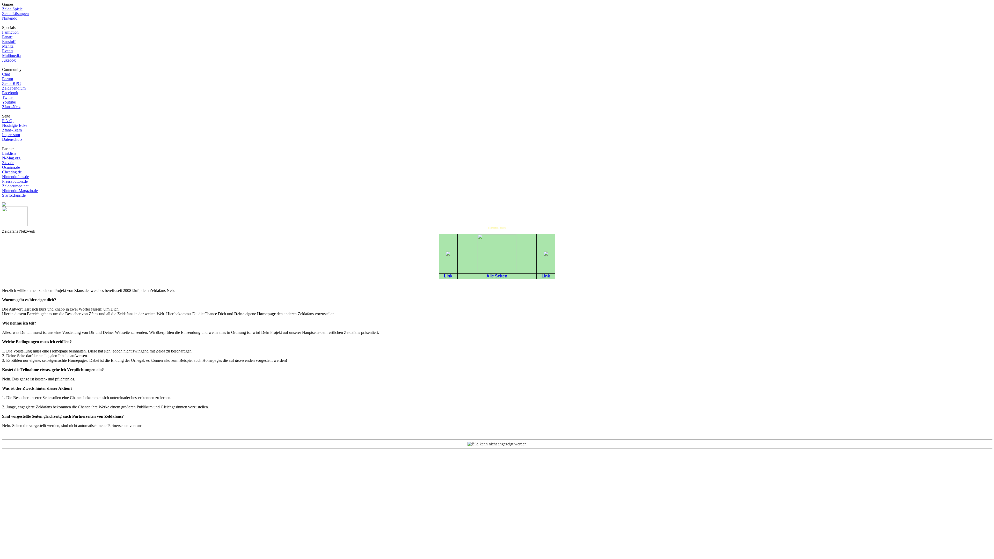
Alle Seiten (496, 276)
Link (448, 276)
